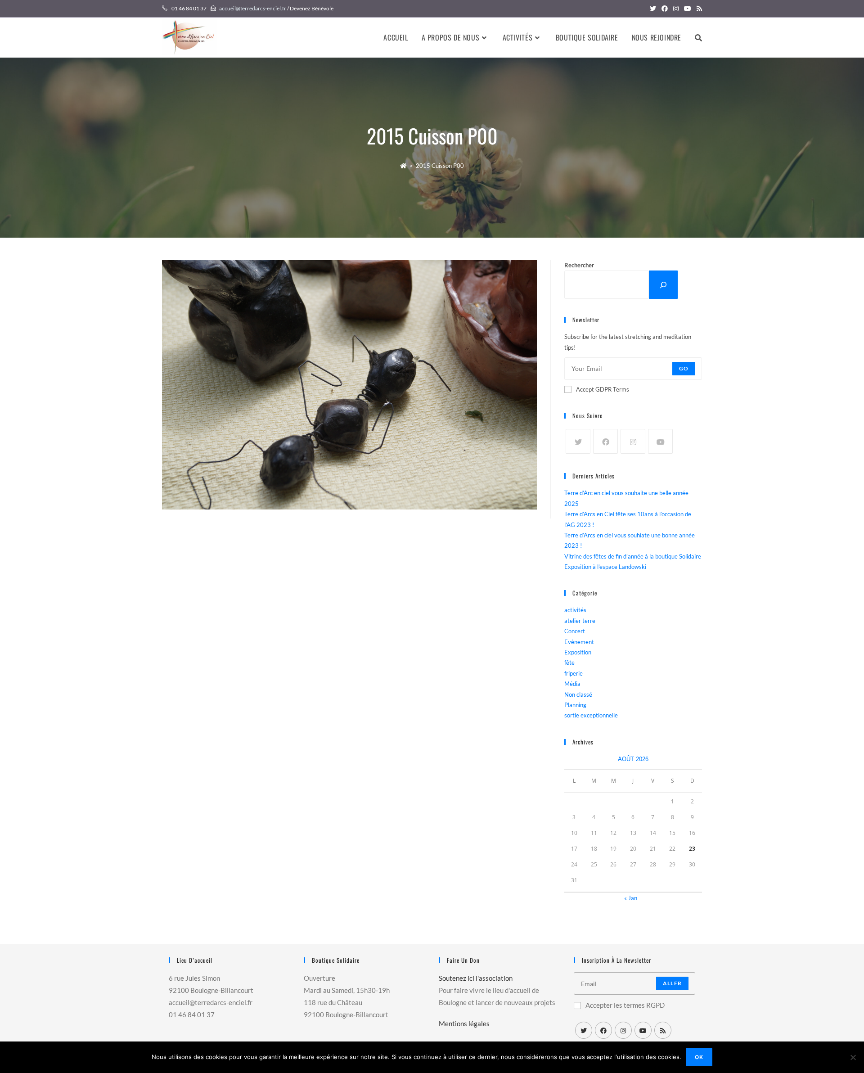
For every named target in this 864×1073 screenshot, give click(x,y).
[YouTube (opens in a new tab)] (687, 8)
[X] (578, 441)
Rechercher (579, 265)
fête (569, 662)
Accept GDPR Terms (602, 389)
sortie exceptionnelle (591, 715)
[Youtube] (660, 441)
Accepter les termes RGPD (625, 1005)
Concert (574, 631)
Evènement (579, 641)
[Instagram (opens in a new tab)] (675, 8)
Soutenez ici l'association (476, 978)
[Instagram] (633, 441)
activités (575, 609)
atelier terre (579, 620)
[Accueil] (403, 165)
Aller (672, 983)
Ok (699, 1057)
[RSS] (662, 1030)
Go (683, 368)
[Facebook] (605, 441)
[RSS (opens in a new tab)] (698, 8)
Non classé (578, 694)
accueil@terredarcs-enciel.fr (252, 8)
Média (572, 683)
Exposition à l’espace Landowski (605, 566)
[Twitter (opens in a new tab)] (653, 8)
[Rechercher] (663, 285)
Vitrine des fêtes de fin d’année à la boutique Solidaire (632, 556)
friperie (573, 673)
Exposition (577, 652)
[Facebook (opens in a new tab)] (664, 8)
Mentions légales (464, 1023)
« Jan (630, 898)
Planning (575, 704)
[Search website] (698, 37)
